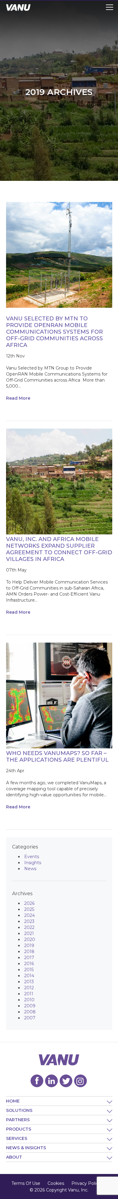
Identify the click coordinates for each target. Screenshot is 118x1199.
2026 (29, 903)
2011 (28, 993)
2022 (29, 927)
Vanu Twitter (66, 1081)
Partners (18, 1119)
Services (16, 1138)
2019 (29, 945)
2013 (29, 981)
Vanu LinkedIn (51, 1081)
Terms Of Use (25, 1183)
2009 (29, 1006)
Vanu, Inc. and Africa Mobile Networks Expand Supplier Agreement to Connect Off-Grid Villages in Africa (59, 549)
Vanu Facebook (37, 1081)
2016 (29, 963)
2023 (29, 921)
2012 (29, 987)
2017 (29, 957)
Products (18, 1129)
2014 (29, 975)
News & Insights (26, 1147)
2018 (29, 951)
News (30, 868)
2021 (29, 933)
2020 (29, 939)
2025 (29, 909)
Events (31, 856)
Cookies (56, 1183)
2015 (29, 969)
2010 (29, 999)
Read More (18, 398)
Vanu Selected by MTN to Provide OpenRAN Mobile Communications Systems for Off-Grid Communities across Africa (54, 331)
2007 (29, 1018)
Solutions (19, 1110)
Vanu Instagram (80, 1081)
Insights (32, 862)
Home (13, 1101)
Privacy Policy (86, 1183)
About (14, 1157)
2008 (30, 1012)
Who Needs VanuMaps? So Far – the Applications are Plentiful (57, 756)
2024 (29, 915)
